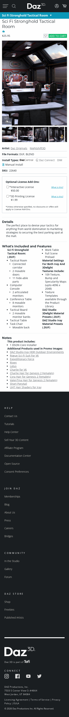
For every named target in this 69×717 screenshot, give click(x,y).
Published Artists (14, 617)
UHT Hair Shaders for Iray (25, 387)
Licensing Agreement (16, 699)
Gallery (8, 569)
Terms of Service (40, 699)
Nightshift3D (37, 148)
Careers (8, 528)
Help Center (11, 432)
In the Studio (11, 561)
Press (7, 520)
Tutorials (9, 424)
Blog (6, 504)
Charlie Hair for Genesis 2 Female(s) (32, 373)
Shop (7, 602)
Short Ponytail (18, 383)
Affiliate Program (13, 448)
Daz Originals (19, 148)
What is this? (57, 187)
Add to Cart (57, 36)
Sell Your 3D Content (16, 440)
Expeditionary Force (22, 359)
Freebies (9, 609)
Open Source (12, 463)
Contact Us (10, 416)
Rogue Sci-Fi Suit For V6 (24, 355)
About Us (9, 512)
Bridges (8, 536)
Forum (8, 577)
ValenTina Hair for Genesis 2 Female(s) (33, 380)
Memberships (12, 496)
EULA (16, 703)
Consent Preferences (16, 471)
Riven (13, 362)
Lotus (13, 366)
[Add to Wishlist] (46, 36)
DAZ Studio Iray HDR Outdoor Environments (37, 352)
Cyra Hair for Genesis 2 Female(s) (30, 376)
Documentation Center (17, 455)
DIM (59, 160)
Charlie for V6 (18, 369)
